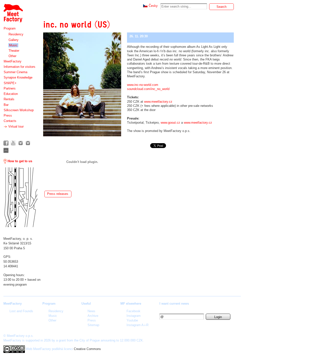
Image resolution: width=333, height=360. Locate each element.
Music (13, 45)
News (91, 311)
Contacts (10, 121)
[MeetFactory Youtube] (13, 143)
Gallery (14, 40)
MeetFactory (12, 61)
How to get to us (19, 161)
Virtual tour (15, 126)
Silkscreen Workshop (19, 110)
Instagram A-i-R (137, 325)
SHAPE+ (10, 83)
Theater (14, 50)
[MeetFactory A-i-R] (27, 143)
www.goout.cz (170, 122)
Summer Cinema (15, 72)
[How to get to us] (20, 197)
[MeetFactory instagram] (20, 143)
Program (10, 28)
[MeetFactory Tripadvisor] (6, 150)
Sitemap (93, 325)
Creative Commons (87, 349)
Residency (16, 34)
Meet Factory (12, 10)
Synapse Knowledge (18, 77)
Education (11, 94)
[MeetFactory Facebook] (6, 143)
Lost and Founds (21, 311)
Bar (6, 105)
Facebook (133, 311)
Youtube (132, 320)
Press (8, 115)
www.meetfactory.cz (158, 101)
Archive (93, 316)
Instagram (134, 316)
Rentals (9, 99)
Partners (10, 88)
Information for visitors (19, 67)
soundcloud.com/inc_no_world (148, 89)
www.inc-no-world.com (142, 85)
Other (12, 56)
